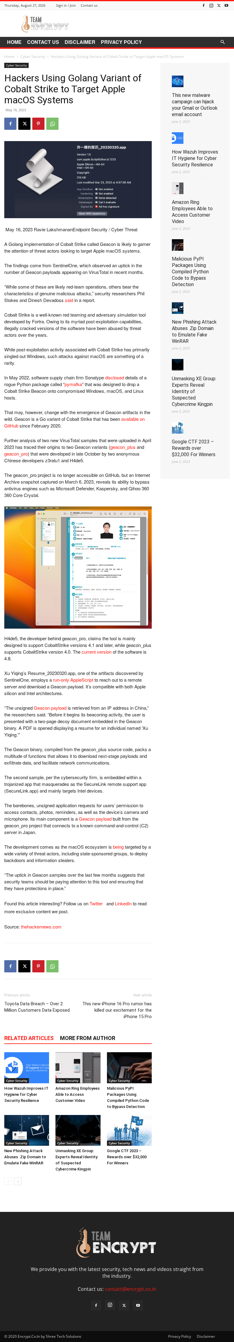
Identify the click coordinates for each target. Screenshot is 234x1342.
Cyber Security (32, 56)
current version (97, 651)
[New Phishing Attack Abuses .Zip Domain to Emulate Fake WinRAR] (26, 1130)
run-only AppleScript (73, 679)
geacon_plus (123, 447)
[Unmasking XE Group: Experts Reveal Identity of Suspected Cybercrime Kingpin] (77, 1130)
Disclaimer (80, 41)
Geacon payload (50, 708)
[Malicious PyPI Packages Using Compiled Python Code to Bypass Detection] (129, 1067)
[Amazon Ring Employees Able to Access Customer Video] (77, 1067)
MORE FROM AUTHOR (87, 1038)
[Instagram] (211, 5)
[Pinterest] (38, 124)
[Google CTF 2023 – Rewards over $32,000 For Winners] (129, 1130)
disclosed (114, 377)
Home (14, 41)
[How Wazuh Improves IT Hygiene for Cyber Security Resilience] (26, 1067)
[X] (218, 5)
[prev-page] (8, 1181)
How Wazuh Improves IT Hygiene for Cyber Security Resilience (26, 1094)
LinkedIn (123, 903)
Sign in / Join (66, 5)
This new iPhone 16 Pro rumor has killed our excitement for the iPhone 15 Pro (117, 1010)
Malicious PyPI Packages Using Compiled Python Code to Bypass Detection (190, 271)
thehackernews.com (41, 926)
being (118, 846)
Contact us (89, 5)
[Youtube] (226, 5)
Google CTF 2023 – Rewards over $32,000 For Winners (127, 1157)
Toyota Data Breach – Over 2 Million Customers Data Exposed (37, 1007)
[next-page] (18, 1181)
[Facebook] (203, 5)
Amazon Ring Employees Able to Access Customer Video (77, 1094)
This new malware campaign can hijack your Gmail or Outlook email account (195, 104)
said (69, 300)
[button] (222, 42)
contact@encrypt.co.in (130, 1289)
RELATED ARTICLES (29, 1038)
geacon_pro (16, 453)
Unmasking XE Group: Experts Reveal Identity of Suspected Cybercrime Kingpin (194, 391)
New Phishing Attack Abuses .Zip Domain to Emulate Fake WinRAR (25, 1157)
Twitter (97, 903)
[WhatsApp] (52, 124)
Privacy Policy (121, 41)
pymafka (73, 384)
